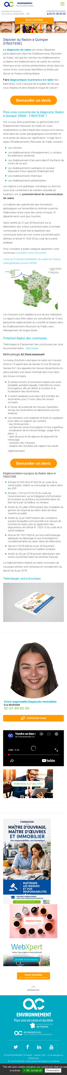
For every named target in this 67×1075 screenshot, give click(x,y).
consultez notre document (31, 252)
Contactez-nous (36, 718)
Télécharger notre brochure (22, 578)
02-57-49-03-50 (57, 14)
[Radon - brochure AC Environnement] (33, 602)
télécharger (32, 348)
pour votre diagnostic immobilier (34, 20)
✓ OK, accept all (33, 1070)
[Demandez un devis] (33, 100)
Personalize (53, 1070)
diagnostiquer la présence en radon (32, 79)
